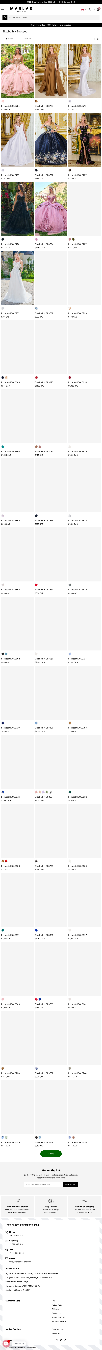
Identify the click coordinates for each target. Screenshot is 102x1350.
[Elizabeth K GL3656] (84, 831)
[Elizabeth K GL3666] (17, 554)
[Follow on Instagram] (57, 1340)
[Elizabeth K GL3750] (17, 209)
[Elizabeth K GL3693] (17, 1107)
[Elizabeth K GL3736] (51, 416)
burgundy (69, 377)
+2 (50, 792)
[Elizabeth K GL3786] (17, 1038)
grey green (69, 584)
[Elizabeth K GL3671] (17, 900)
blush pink (2, 101)
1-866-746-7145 (58, 1317)
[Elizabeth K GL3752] (51, 1038)
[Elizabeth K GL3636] (84, 762)
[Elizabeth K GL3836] (84, 554)
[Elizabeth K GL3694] (17, 831)
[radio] (94, 38)
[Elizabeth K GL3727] (84, 624)
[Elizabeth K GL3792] (51, 140)
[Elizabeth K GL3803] (17, 969)
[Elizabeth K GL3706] (51, 831)
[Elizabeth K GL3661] (84, 969)
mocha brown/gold (6, 377)
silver (69, 515)
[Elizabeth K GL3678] (51, 485)
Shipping (55, 1309)
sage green (6, 653)
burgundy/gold (36, 377)
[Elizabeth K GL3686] (17, 347)
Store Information (59, 1329)
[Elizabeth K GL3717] (84, 71)
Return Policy (57, 1305)
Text (11, 1250)
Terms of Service (59, 1321)
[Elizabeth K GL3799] (84, 278)
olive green (73, 239)
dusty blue (36, 308)
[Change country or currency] (83, 9)
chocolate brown (36, 446)
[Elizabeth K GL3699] (84, 1107)
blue (69, 1137)
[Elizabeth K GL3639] (84, 347)
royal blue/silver (2, 792)
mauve (2, 999)
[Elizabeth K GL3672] (17, 762)
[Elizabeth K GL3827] (84, 900)
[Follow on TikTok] (65, 1340)
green (69, 792)
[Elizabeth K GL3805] (51, 900)
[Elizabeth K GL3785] (51, 71)
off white (69, 101)
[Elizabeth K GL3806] (51, 693)
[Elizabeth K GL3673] (51, 347)
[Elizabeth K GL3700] (51, 969)
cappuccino (2, 1068)
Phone (12, 1232)
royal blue (36, 930)
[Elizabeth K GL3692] (17, 624)
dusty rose (36, 239)
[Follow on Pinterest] (61, 1340)
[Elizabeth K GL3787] (84, 209)
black (69, 170)
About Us (56, 1333)
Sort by (28, 39)
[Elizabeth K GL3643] (84, 485)
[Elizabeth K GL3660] (51, 624)
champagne (2, 584)
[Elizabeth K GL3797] (84, 140)
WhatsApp (13, 1241)
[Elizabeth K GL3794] (51, 209)
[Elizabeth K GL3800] (17, 416)
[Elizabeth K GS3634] (51, 762)
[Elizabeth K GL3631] (51, 554)
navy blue (36, 170)
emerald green (2, 446)
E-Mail (12, 1258)
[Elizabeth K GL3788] (84, 693)
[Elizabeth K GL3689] (51, 1107)
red (36, 584)
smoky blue (39, 446)
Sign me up (70, 1184)
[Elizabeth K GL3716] (17, 140)
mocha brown (73, 1137)
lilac (43, 792)
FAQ (53, 1301)
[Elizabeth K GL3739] (17, 693)
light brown (36, 101)
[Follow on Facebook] (53, 1340)
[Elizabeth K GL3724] (17, 71)
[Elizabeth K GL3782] (51, 278)
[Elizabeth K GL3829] (84, 416)
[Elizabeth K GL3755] (17, 278)
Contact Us (56, 1313)
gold (69, 308)
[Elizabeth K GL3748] (84, 1038)
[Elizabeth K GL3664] (17, 485)
